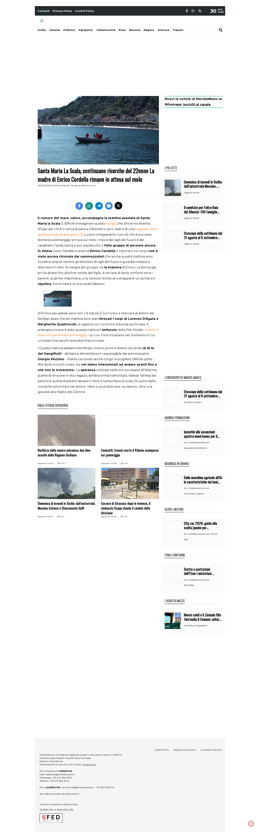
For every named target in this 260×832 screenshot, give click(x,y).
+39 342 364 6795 (62, 777)
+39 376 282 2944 (59, 780)
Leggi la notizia (191, 192)
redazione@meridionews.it (60, 774)
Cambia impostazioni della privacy (59, 804)
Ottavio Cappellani (196, 625)
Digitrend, (42, 463)
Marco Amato (194, 402)
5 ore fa (50, 516)
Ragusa (149, 29)
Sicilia (42, 29)
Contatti (44, 10)
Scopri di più (89, 764)
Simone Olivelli (61, 185)
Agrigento (86, 29)
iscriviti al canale (197, 104)
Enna (122, 29)
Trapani (178, 29)
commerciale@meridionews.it (77, 787)
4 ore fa (50, 463)
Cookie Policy (84, 10)
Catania (54, 29)
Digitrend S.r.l (72, 793)
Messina (134, 29)
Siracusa (163, 29)
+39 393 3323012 (105, 787)
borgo (111, 223)
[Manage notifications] (251, 824)
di (185, 402)
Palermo (69, 29)
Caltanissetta (105, 29)
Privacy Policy (62, 10)
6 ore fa (113, 516)
